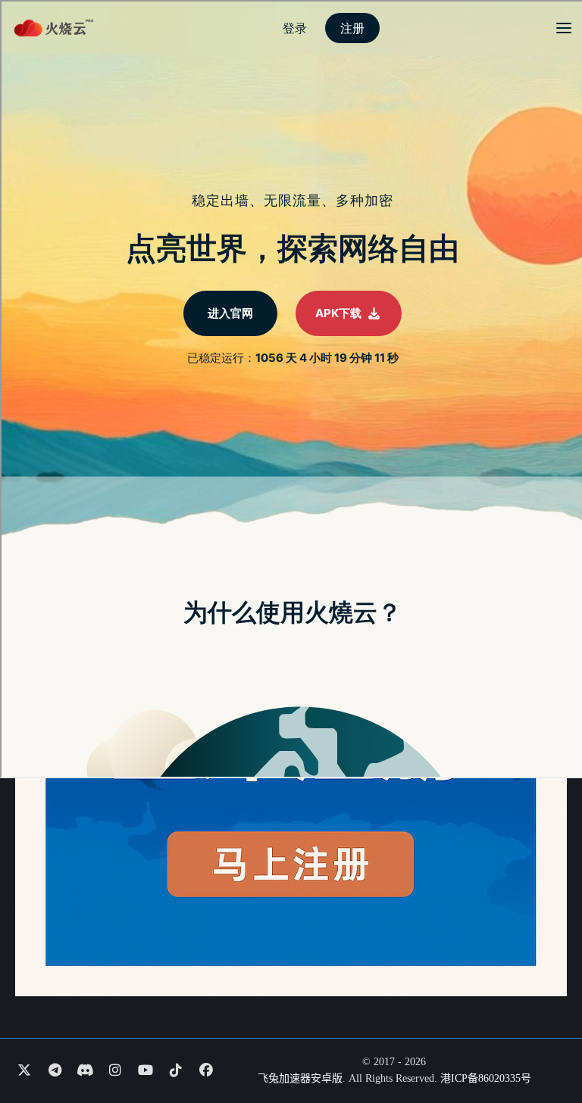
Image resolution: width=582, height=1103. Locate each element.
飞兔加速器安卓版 (300, 1078)
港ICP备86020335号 (485, 1078)
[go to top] (541, 1048)
